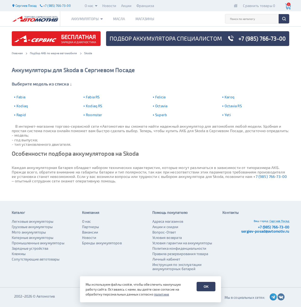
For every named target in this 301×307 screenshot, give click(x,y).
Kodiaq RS (94, 106)
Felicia (160, 97)
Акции (126, 6)
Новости (109, 6)
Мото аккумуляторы (29, 232)
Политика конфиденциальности (179, 248)
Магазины (144, 19)
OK (206, 286)
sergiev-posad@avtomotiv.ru (265, 231)
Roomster (94, 115)
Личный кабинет (166, 259)
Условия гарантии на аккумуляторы (182, 243)
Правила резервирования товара (180, 254)
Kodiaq (22, 106)
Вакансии (90, 232)
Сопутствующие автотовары (36, 259)
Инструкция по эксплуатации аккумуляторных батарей (177, 266)
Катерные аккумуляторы (32, 237)
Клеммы (19, 254)
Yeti (228, 115)
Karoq (229, 97)
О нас (89, 6)
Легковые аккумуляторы (32, 221)
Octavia (161, 106)
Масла (119, 19)
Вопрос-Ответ (164, 232)
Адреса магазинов (167, 221)
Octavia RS (233, 106)
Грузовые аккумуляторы (32, 227)
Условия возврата (167, 237)
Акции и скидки (165, 227)
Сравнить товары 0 (259, 6)
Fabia (20, 97)
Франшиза (145, 6)
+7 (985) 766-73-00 (270, 176)
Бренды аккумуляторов (102, 243)
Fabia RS (92, 97)
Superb (161, 115)
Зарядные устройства (30, 248)
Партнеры (90, 227)
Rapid (21, 115)
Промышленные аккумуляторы (38, 243)
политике (161, 294)
